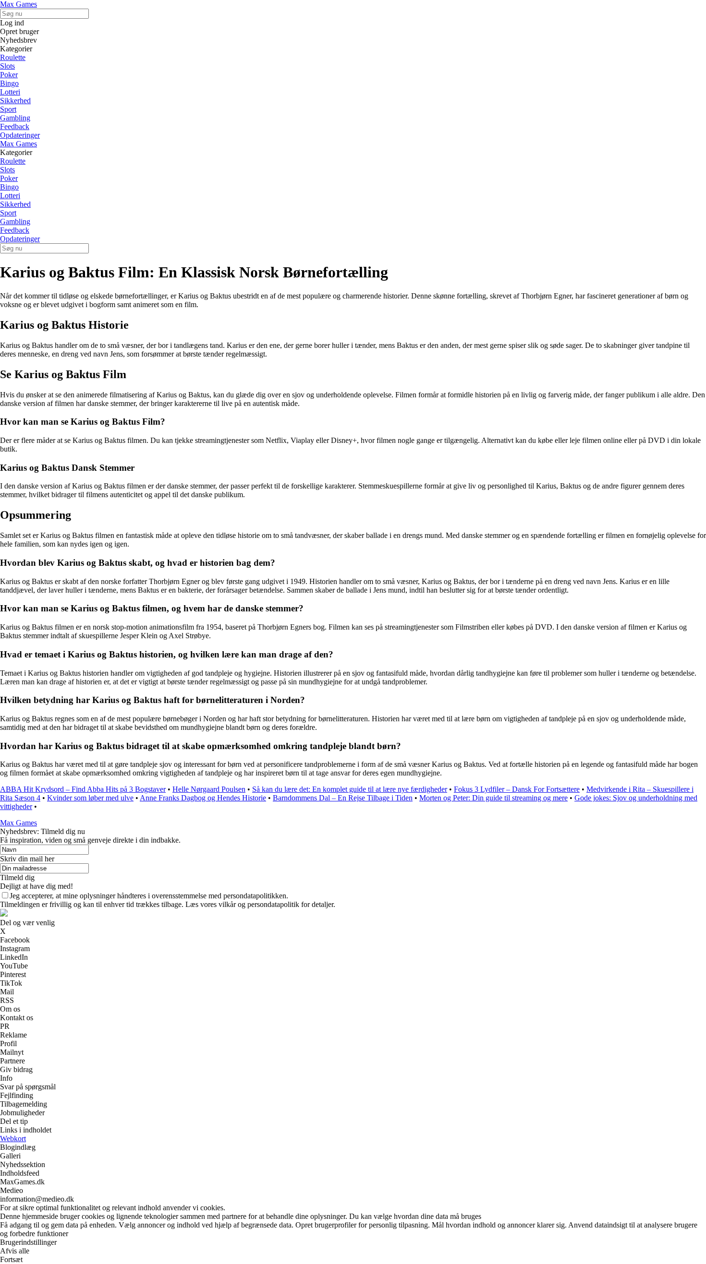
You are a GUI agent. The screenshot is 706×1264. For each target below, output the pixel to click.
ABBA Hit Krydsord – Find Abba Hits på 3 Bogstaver (83, 789)
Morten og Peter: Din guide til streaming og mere (493, 798)
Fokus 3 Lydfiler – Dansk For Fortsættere (517, 789)
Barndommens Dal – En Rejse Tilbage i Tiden (343, 798)
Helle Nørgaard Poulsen (208, 789)
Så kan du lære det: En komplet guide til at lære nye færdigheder (349, 789)
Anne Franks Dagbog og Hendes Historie (203, 798)
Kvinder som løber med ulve (90, 798)
